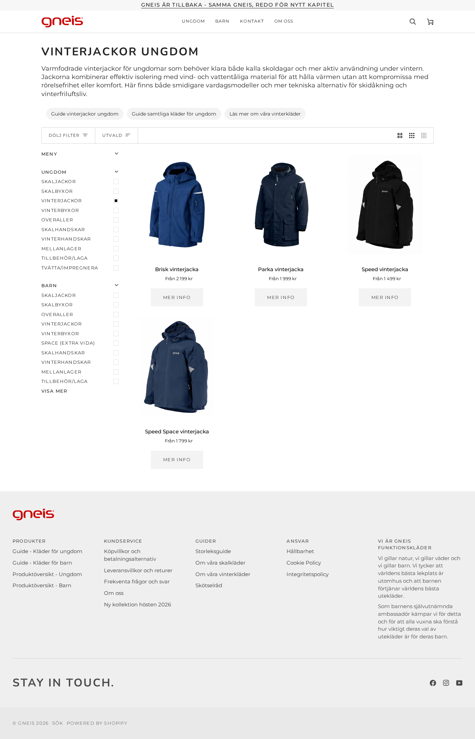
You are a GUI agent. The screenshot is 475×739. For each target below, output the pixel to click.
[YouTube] (459, 683)
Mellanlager (61, 248)
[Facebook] (433, 683)
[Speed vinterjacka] (385, 205)
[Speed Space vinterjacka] (176, 367)
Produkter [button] (29, 541)
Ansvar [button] (298, 541)
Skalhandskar (63, 229)
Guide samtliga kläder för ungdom (174, 114)
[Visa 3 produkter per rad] (412, 136)
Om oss (113, 593)
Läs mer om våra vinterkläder (265, 114)
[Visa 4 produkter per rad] (426, 136)
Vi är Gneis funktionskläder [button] (405, 544)
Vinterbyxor (60, 210)
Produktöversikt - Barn (42, 585)
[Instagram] (446, 683)
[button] (193, 21)
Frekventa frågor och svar (137, 582)
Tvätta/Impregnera (69, 267)
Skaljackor (58, 181)
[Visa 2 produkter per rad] (400, 136)
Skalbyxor (57, 191)
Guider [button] (205, 541)
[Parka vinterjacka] (280, 205)
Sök (57, 723)
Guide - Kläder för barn (42, 563)
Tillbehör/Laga (64, 258)
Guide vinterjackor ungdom (85, 114)
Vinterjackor (61, 200)
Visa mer (54, 391)
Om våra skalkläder (220, 563)
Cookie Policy (304, 563)
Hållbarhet (300, 551)
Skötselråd (208, 585)
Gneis (26, 723)
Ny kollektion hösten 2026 (137, 605)
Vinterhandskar (66, 239)
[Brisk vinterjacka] (176, 205)
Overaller (57, 219)
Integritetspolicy (308, 574)
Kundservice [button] (123, 541)
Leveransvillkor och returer (138, 570)
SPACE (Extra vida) (68, 343)
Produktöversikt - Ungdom (47, 574)
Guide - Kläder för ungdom (47, 551)
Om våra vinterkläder (222, 574)
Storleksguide (213, 551)
